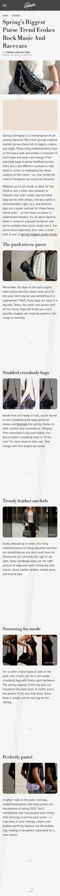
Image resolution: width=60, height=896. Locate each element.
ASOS (53, 407)
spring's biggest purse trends (39, 234)
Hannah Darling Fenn (18, 52)
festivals (22, 424)
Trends (16, 16)
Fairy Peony (50, 278)
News (5, 16)
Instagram (51, 535)
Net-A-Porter (50, 791)
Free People (50, 663)
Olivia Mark (53, 92)
